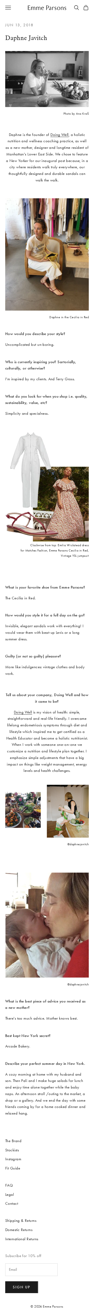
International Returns (21, 1239)
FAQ (9, 1185)
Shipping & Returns (20, 1220)
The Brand (13, 1140)
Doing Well (59, 134)
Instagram (13, 1159)
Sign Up (22, 1287)
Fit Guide (12, 1168)
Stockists (12, 1150)
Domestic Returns (18, 1229)
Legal (9, 1194)
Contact (11, 1203)
